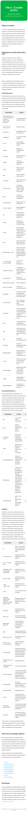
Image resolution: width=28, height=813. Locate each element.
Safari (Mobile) (8, 771)
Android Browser (9, 773)
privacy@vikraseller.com (8, 801)
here (23, 44)
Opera (6, 775)
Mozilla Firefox (8, 767)
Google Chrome (9, 764)
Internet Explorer (9, 766)
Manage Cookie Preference (14, 13)
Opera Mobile (8, 777)
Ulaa (5, 762)
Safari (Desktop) (9, 769)
